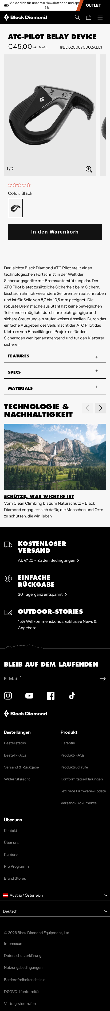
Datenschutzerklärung (22, 955)
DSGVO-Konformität (22, 991)
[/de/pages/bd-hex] (6, 5)
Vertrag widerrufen (20, 1003)
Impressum (13, 943)
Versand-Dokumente (79, 803)
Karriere (11, 854)
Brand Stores (15, 878)
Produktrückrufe (74, 767)
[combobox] (55, 895)
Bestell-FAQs (15, 755)
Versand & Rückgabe (21, 767)
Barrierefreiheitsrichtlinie (24, 979)
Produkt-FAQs (73, 755)
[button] (77, 17)
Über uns (11, 842)
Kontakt (10, 830)
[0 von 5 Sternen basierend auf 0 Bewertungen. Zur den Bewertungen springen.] (20, 185)
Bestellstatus (15, 743)
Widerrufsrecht (17, 779)
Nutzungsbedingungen (23, 967)
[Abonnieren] (102, 678)
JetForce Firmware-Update (83, 791)
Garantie (68, 743)
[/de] (26, 17)
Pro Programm (16, 866)
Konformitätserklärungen (82, 779)
